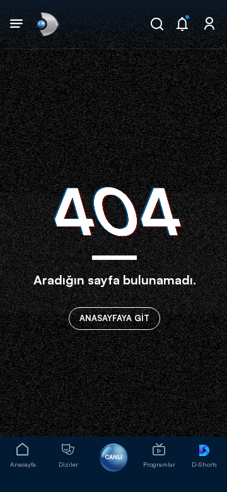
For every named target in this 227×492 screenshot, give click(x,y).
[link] (47, 24)
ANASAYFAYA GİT (114, 318)
